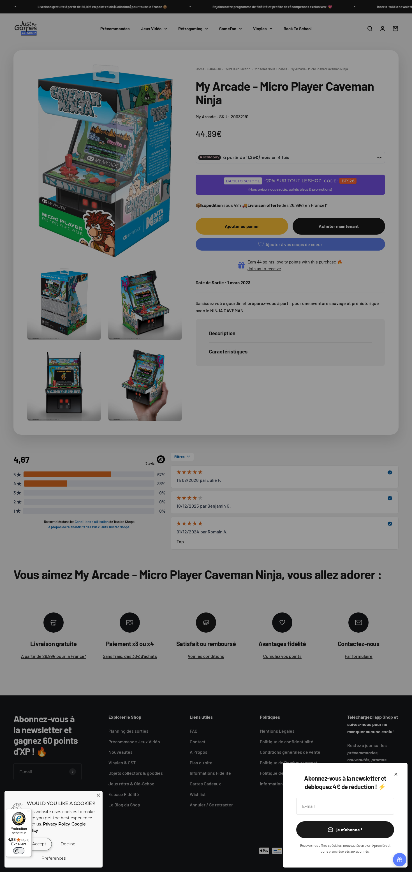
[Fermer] (396, 774)
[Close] (98, 795)
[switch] (18, 850)
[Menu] (28, 812)
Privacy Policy (56, 824)
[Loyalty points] (399, 859)
